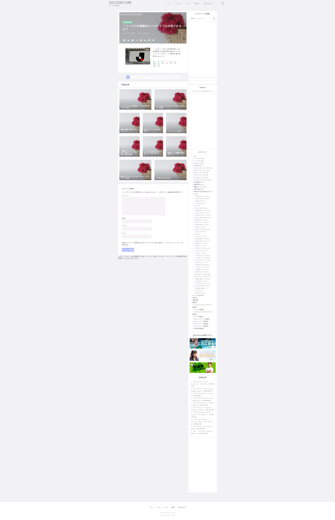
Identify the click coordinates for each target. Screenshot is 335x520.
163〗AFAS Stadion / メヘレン (203, 393)
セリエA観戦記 (199, 316)
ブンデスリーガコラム (201, 177)
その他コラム (198, 165)
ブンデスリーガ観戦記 (201, 326)
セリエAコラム (199, 163)
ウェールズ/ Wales (202, 208)
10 (162, 77)
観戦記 (195, 302)
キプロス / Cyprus (202, 220)
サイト (124, 233)
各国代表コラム (199, 184)
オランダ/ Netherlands (203, 217)
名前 (123, 218)
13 (174, 77)
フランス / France (202, 262)
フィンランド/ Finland (203, 260)
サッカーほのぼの (198, 295)
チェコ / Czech (201, 246)
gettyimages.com (138, 65)
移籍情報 (195, 300)
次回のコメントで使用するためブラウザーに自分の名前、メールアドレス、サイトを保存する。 (152, 244)
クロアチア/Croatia (202, 224)
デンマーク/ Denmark (203, 248)
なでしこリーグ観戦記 (201, 321)
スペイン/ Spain (201, 236)
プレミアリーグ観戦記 (201, 323)
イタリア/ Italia (201, 201)
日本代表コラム (199, 189)
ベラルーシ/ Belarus (202, 267)
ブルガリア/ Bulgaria (203, 265)
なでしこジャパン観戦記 (202, 319)
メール (124, 226)
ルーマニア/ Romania (203, 286)
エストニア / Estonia (203, 213)
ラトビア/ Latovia (202, 281)
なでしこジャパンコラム (202, 170)
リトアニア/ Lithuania (203, 283)
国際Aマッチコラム (200, 187)
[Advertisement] (203, 49)
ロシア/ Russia (201, 293)
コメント (126, 195)
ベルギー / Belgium (202, 269)
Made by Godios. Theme (167, 515)
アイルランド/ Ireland (203, 196)
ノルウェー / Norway (203, 255)
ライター (158, 507)
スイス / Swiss (201, 227)
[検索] (213, 18)
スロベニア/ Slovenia (203, 241)
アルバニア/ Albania (202, 198)
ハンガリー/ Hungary (203, 257)
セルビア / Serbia (201, 243)
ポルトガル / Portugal (203, 279)
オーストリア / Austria (203, 215)
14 (178, 77)
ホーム (123, 14)
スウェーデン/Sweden (203, 229)
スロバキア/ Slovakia (203, 239)
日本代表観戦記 (199, 328)
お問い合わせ (182, 507)
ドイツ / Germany (202, 250)
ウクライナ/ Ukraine (202, 210)
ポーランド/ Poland (202, 272)
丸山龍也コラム (199, 182)
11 (166, 77)
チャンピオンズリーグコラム (203, 168)
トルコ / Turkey (201, 253)
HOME (151, 507)
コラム (128, 14)
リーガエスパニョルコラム (202, 180)
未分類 (195, 298)
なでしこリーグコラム (201, 173)
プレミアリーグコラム (201, 175)
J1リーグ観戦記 (199, 309)
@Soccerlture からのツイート (203, 91)
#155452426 (129, 65)
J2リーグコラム (199, 161)
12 (170, 77)
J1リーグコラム (137, 14)
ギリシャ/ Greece (202, 222)
